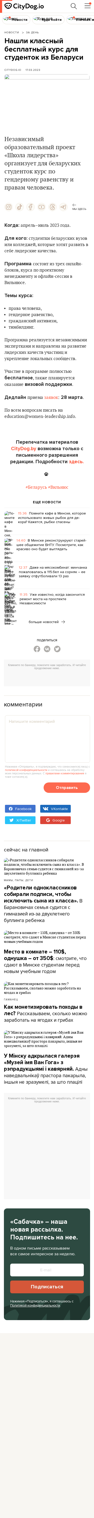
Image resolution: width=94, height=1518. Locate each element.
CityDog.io (12, 70)
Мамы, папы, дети (18, 880)
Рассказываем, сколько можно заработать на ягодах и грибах (45, 1014)
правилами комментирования (64, 773)
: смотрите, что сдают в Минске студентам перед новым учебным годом (45, 962)
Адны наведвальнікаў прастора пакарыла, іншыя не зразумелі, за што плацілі (46, 1069)
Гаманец (11, 999)
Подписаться (47, 1287)
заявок (51, 397)
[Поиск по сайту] (74, 6)
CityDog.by (23, 448)
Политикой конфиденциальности (35, 1305)
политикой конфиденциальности (26, 770)
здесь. (76, 462)
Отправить (67, 787)
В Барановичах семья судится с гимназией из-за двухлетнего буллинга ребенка (43, 904)
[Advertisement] (49, 678)
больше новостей (44, 621)
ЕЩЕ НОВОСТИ (47, 502)
